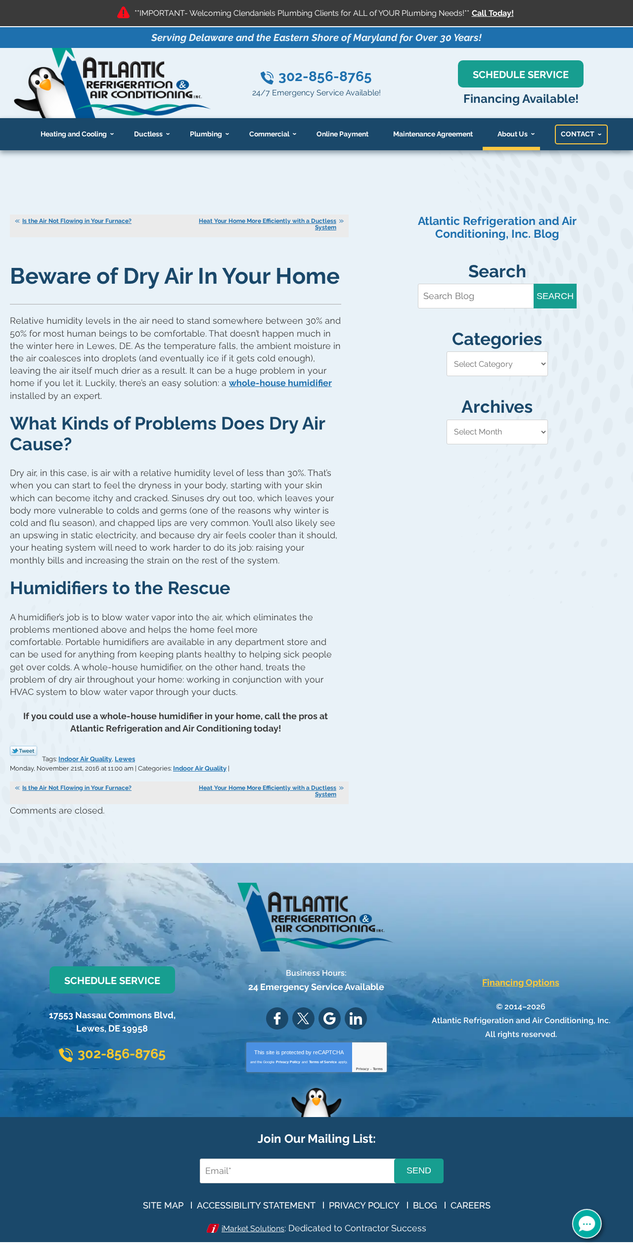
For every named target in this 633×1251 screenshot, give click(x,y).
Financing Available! (521, 98)
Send (419, 1170)
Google (329, 1018)
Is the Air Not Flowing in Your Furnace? (77, 220)
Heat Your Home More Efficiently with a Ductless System (267, 224)
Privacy (362, 1069)
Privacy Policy (288, 1062)
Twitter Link (23, 751)
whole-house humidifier (280, 383)
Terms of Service (323, 1062)
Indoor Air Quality (85, 759)
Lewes (125, 759)
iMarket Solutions (253, 1228)
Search (555, 296)
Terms (378, 1069)
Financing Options (520, 982)
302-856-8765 (325, 76)
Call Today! (493, 13)
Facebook (277, 1018)
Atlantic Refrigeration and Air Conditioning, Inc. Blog (497, 227)
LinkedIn (356, 1018)
